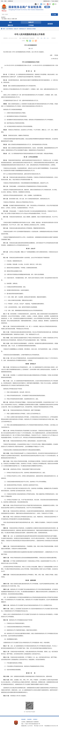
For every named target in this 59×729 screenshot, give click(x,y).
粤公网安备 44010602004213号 (51, 725)
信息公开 (31, 22)
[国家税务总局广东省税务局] (22, 7)
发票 (16, 18)
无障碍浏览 (10, 1)
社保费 (12, 18)
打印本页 (54, 38)
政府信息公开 (22, 28)
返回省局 (50, 24)
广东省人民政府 (54, 1)
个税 (2, 18)
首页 (10, 22)
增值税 (5, 18)
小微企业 (9, 18)
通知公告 (10, 25)
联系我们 (35, 719)
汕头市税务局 (9, 28)
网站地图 (23, 719)
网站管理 (29, 719)
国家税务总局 (46, 1)
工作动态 (31, 25)
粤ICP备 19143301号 (38, 725)
